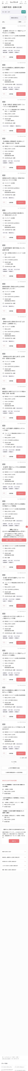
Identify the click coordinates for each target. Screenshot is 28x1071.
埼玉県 (13, 1057)
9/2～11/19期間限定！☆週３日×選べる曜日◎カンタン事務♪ (13, 789)
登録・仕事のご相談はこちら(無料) (14, 540)
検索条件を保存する (14, 17)
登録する (14, 841)
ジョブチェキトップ (8, 1057)
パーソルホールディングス (6, 1067)
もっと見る (14, 761)
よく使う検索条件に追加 (14, 768)
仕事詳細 (11, 57)
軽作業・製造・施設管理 (6, 1058)
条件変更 (23, 11)
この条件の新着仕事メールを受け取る (14, 772)
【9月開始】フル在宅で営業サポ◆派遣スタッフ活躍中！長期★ (13, 816)
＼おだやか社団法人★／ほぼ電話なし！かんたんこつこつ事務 (13, 802)
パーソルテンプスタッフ (19, 1067)
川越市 (17, 1057)
